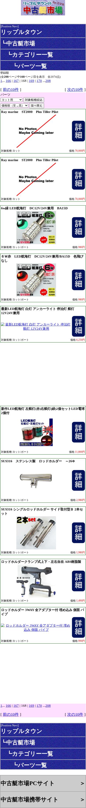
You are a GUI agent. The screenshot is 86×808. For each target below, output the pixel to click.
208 (48, 81)
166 (8, 81)
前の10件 (11, 89)
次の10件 (75, 89)
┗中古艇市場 (18, 43)
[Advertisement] (43, 373)
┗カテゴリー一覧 (27, 54)
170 (39, 81)
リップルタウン (21, 32)
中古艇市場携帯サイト (30, 799)
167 (16, 81)
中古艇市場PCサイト (28, 783)
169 (31, 81)
